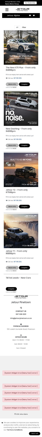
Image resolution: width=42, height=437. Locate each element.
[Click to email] (30, 15)
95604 (14, 209)
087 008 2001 (18, 78)
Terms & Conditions (14, 430)
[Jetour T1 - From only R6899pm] (21, 231)
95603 (14, 271)
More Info (12, 84)
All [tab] (17, 27)
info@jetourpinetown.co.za (21, 318)
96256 (14, 87)
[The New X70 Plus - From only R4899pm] (21, 47)
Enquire (24, 84)
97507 (14, 292)
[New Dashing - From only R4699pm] (21, 108)
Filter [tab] (24, 27)
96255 (14, 148)
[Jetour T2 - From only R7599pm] (21, 170)
